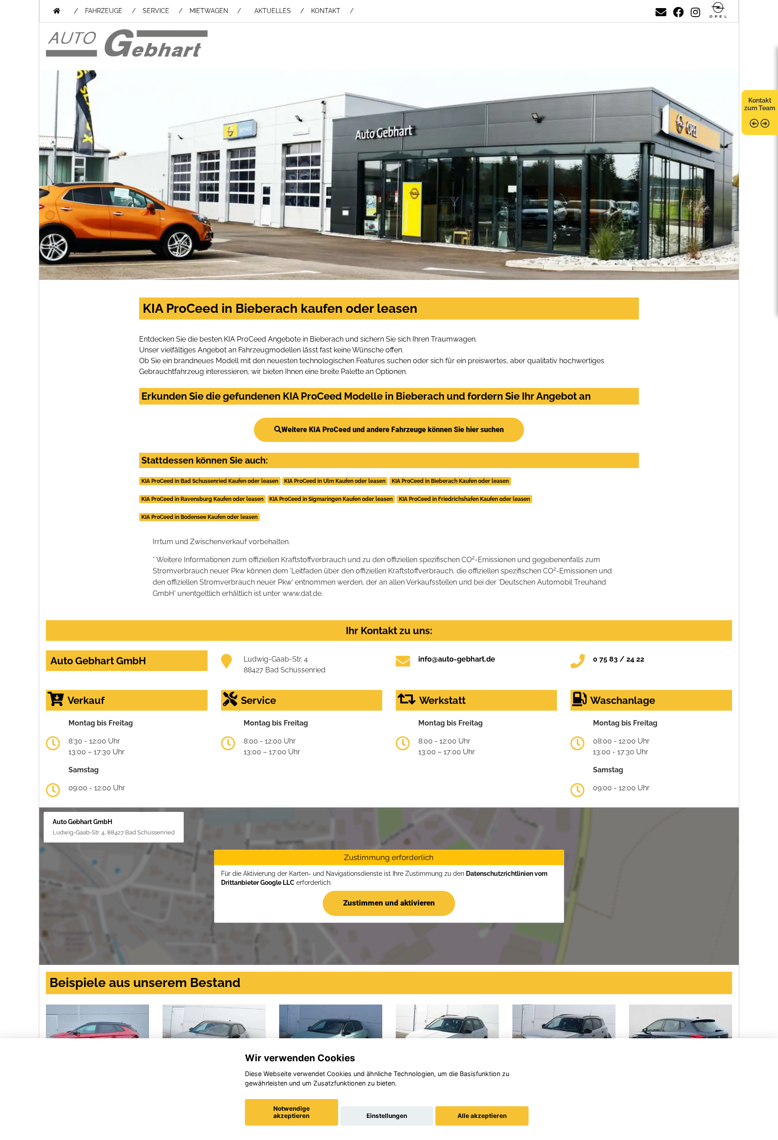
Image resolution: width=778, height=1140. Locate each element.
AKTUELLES (272, 10)
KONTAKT (325, 10)
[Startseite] (718, 10)
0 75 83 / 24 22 (618, 659)
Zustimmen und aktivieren (389, 902)
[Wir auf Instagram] (695, 10)
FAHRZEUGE (103, 10)
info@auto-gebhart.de (456, 659)
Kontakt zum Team (759, 104)
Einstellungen (386, 1115)
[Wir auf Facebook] (678, 10)
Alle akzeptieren (482, 1115)
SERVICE (156, 10)
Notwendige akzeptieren (291, 1112)
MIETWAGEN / (215, 10)
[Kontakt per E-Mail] (661, 10)
